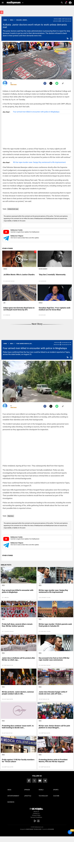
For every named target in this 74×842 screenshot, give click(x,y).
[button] (2, 2)
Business (11, 802)
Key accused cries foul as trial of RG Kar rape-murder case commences (54, 659)
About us (36, 811)
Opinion (27, 790)
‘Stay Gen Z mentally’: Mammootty (52, 275)
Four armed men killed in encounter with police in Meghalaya (36, 112)
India (3, 585)
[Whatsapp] (56, 83)
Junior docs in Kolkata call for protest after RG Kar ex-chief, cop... (18, 659)
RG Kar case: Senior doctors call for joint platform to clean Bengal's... (54, 727)
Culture (56, 796)
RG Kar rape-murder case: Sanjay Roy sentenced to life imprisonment (39, 162)
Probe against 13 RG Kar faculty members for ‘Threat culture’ (18, 761)
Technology (43, 796)
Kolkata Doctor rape (13, 209)
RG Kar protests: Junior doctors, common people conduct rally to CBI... (18, 693)
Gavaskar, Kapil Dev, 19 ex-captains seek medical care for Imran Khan (54, 309)
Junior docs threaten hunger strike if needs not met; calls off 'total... (53, 693)
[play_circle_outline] (19, 259)
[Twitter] (50, 83)
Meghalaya (10, 516)
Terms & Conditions (36, 817)
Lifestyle (27, 796)
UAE (4, 302)
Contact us (36, 813)
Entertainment (43, 268)
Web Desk (13, 84)
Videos (5, 268)
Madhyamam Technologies (33, 829)
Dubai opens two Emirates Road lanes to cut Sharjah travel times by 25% (18, 309)
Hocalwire (51, 829)
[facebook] (44, 83)
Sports (55, 790)
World (40, 302)
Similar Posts (6, 565)
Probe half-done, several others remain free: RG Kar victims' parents (17, 625)
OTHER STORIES (7, 248)
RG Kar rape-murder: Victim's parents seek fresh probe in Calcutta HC (55, 625)
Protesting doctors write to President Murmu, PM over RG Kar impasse (53, 761)
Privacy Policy (36, 815)
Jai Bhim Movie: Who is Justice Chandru (19, 275)
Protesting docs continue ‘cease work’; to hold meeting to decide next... (18, 727)
